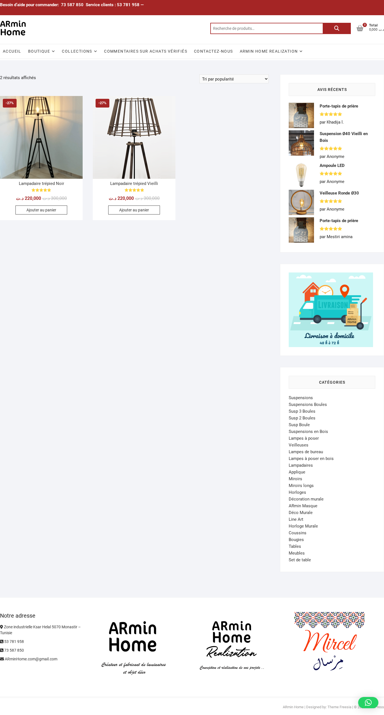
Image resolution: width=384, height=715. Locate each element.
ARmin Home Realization (269, 51)
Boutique (39, 51)
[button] (368, 702)
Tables (295, 546)
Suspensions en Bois (308, 431)
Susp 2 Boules (302, 418)
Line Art (296, 519)
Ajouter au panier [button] (41, 210)
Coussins (297, 532)
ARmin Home (293, 707)
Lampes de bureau (306, 451)
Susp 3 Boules (302, 411)
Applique (297, 472)
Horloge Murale (303, 526)
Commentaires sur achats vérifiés (145, 51)
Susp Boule (299, 424)
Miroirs (295, 478)
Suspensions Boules (308, 404)
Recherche (337, 28)
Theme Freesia (339, 707)
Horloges (297, 492)
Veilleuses (298, 445)
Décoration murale (306, 499)
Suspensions (301, 397)
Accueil (12, 51)
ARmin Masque (303, 505)
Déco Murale (301, 512)
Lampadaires (301, 465)
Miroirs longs (301, 485)
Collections (77, 51)
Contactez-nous (213, 51)
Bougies (296, 539)
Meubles (297, 553)
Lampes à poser (304, 438)
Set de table (300, 559)
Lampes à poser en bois (311, 458)
